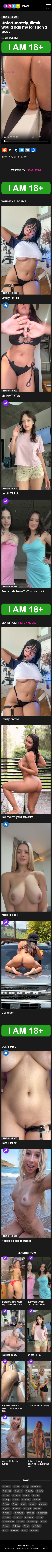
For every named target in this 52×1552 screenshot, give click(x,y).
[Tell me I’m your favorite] (26, 769)
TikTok (23, 156)
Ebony (27, 1499)
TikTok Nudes (10, 293)
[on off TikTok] (26, 446)
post (13, 156)
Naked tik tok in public (16, 1241)
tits (6, 1530)
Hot (6, 305)
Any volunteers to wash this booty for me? (11, 1408)
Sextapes (9, 1521)
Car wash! (8, 1013)
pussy (19, 1517)
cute (7, 1495)
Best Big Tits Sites (26, 1545)
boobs (8, 1490)
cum (41, 1490)
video (35, 1530)
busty (30, 1490)
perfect (43, 1512)
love (38, 1508)
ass (17, 1486)
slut (44, 1521)
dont (37, 1495)
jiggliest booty (9, 1354)
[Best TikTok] (26, 1095)
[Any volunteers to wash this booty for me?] (13, 1381)
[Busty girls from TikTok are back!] (26, 544)
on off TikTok (10, 493)
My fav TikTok (10, 396)
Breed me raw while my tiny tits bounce (11, 1303)
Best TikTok (9, 1143)
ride (41, 1517)
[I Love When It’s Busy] (39, 1381)
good (43, 1504)
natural (20, 1512)
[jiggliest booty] (13, 1331)
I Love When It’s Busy (38, 1405)
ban (5, 156)
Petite (7, 1517)
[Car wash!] (26, 965)
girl (24, 1504)
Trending (6, 403)
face (38, 1499)
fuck (7, 1504)
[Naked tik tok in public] (26, 1193)
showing (33, 1521)
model (8, 1512)
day (27, 1495)
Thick (17, 1526)
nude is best (9, 915)
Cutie (17, 1495)
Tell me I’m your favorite (17, 817)
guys (7, 1508)
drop (7, 1499)
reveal (30, 1517)
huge (28, 1508)
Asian (7, 1486)
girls (34, 1504)
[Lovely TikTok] (26, 250)
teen (7, 1526)
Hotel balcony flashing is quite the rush (38, 1464)
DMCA (45, 1548)
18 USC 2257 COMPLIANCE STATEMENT (21, 1548)
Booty (19, 1490)
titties (15, 1530)
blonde (37, 1486)
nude (31, 1512)
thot (27, 1526)
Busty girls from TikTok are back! (23, 591)
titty (25, 1530)
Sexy (21, 1521)
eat (16, 1499)
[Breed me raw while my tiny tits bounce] (13, 1278)
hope (17, 1508)
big (26, 1486)
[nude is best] (26, 867)
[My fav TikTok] (26, 348)
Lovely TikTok (10, 298)
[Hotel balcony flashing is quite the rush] (39, 1437)
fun (16, 1504)
